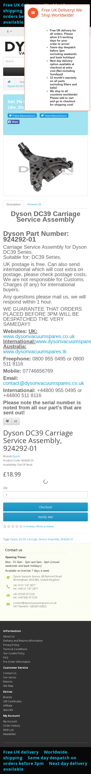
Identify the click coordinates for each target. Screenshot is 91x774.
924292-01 (67, 539)
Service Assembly (49, 539)
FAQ (5, 657)
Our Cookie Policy (14, 653)
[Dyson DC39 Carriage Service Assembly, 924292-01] (45, 165)
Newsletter (9, 734)
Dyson (16, 456)
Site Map (8, 686)
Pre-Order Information (16, 662)
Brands (7, 697)
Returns (7, 681)
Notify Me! (45, 517)
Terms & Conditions (15, 649)
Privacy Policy (11, 645)
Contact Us (9, 673)
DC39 (22, 539)
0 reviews (28, 526)
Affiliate (7, 705)
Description (14, 204)
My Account (10, 721)
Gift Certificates (12, 701)
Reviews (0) (34, 204)
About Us (8, 636)
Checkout (45, 507)
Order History (11, 725)
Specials (8, 710)
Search (24, 82)
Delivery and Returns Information (23, 640)
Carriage (32, 539)
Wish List (8, 730)
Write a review (45, 526)
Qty (5, 488)
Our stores (9, 677)
